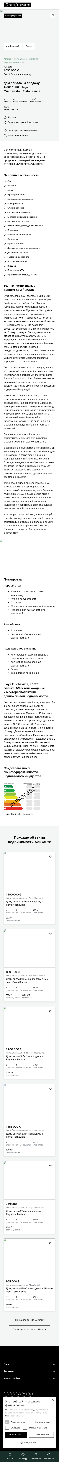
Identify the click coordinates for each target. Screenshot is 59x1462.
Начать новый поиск (18, 135)
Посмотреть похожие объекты (23, 130)
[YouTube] (24, 1394)
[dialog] (29, 1422)
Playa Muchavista (11, 62)
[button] (50, 870)
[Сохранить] (52, 15)
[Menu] (53, 5)
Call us (10, 1459)
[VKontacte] (30, 1394)
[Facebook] (6, 1394)
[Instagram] (18, 1394)
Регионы (9, 1371)
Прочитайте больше (14, 1415)
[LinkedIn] (12, 1394)
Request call (36, 1459)
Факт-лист (13, 117)
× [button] (52, 1400)
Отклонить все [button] (41, 1434)
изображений (12, 46)
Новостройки (12, 1378)
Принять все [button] (16, 1434)
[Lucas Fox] (17, 4)
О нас (7, 1364)
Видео (29, 46)
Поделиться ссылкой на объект (23, 122)
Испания (7, 59)
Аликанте (33, 59)
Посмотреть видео (29, 560)
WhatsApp (23, 1459)
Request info (49, 1459)
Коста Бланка (20, 59)
